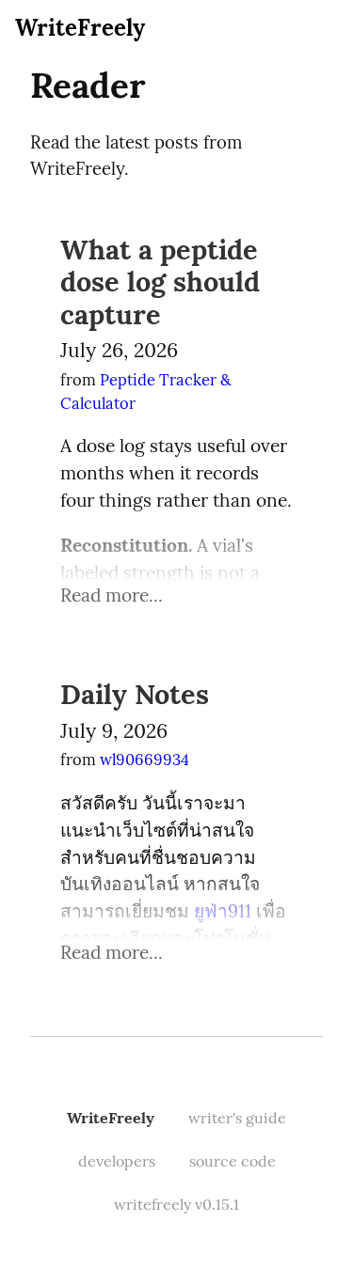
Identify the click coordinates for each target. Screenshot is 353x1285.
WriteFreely (80, 27)
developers (116, 1161)
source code (232, 1161)
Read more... (111, 595)
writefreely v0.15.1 (176, 1204)
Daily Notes (134, 694)
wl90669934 (144, 759)
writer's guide (237, 1117)
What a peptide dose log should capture (160, 282)
